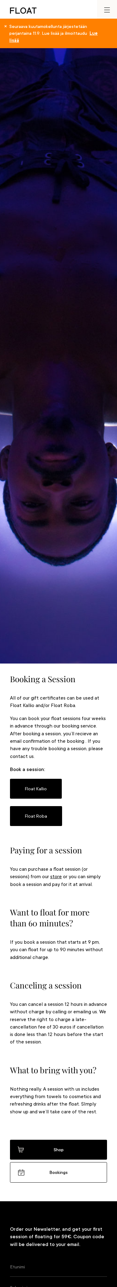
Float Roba (36, 816)
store (56, 876)
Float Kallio (36, 788)
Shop (59, 1149)
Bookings (58, 1172)
